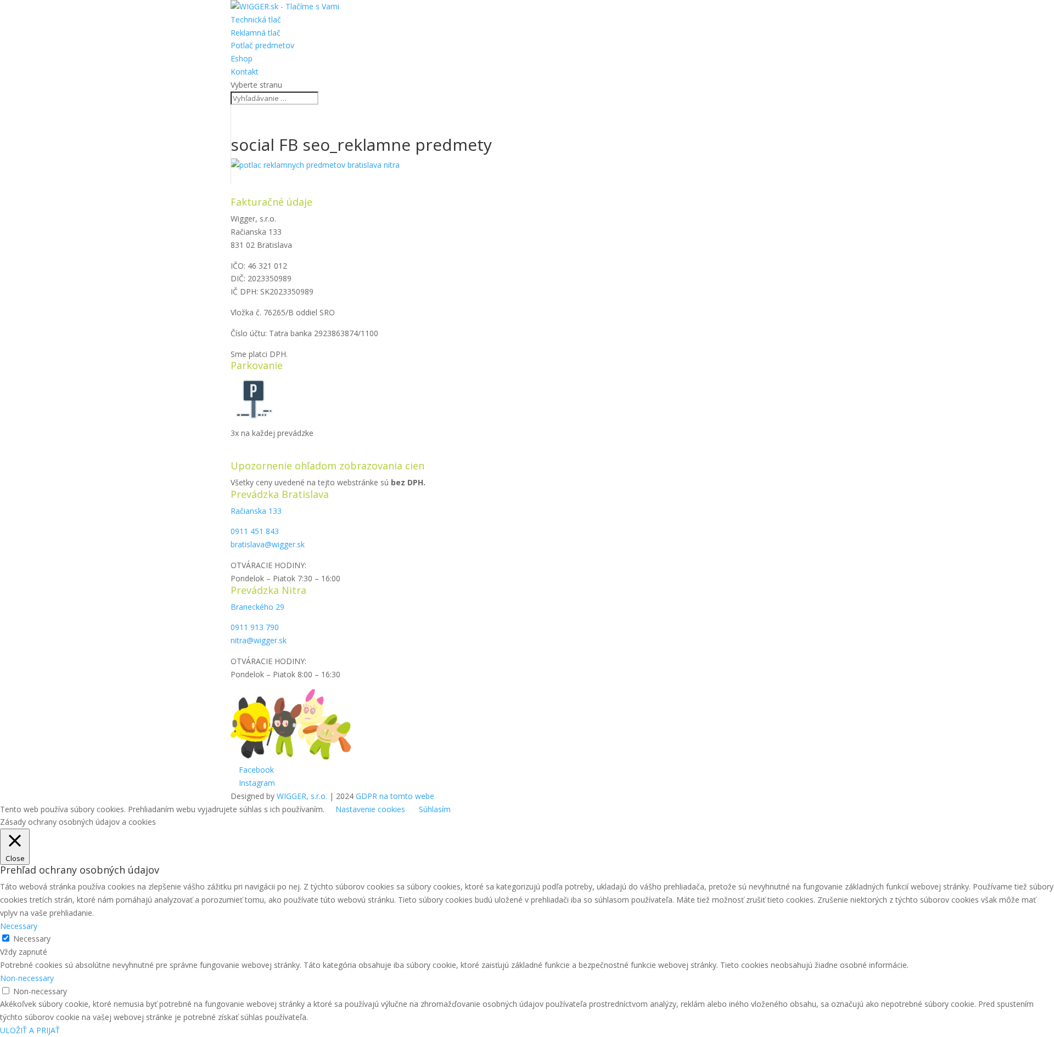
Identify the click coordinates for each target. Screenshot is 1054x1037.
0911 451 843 (255, 531)
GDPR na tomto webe (395, 796)
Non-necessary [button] (27, 978)
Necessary (32, 938)
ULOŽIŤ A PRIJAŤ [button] (30, 1030)
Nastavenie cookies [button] (370, 809)
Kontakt (245, 71)
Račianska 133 (256, 511)
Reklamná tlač (256, 32)
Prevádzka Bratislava (280, 494)
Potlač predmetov (262, 45)
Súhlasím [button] (435, 809)
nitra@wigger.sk (259, 640)
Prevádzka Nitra (268, 590)
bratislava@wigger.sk (268, 544)
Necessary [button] (18, 926)
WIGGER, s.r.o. (302, 796)
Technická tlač (256, 19)
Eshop (242, 58)
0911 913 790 (255, 627)
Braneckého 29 (257, 607)
